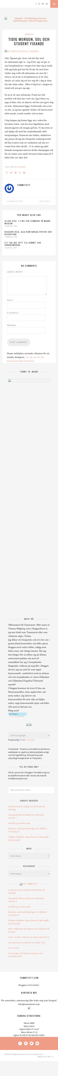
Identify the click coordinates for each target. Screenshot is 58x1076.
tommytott (21, 166)
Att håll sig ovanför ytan (19, 823)
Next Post (45, 201)
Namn (10, 300)
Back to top (44, 1057)
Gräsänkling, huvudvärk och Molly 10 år (26, 942)
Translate (30, 739)
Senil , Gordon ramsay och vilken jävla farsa (28, 937)
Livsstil (29, 34)
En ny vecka (13, 947)
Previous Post (15, 201)
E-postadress (13, 312)
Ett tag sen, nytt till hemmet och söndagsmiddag (23, 243)
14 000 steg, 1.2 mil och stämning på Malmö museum (27, 222)
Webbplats (11, 325)
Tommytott (32, 884)
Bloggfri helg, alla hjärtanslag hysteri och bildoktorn (28, 233)
